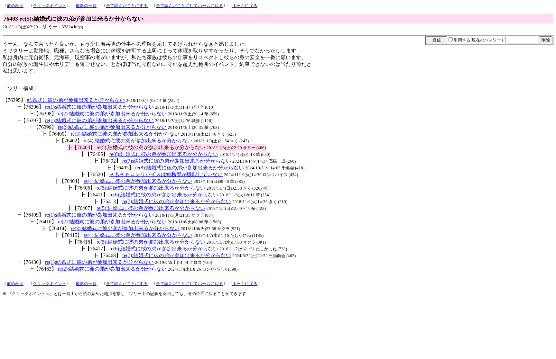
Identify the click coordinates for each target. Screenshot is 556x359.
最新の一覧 (86, 5)
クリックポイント (49, 5)
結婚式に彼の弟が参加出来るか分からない (76, 100)
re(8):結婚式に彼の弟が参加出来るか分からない (189, 167)
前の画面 (15, 5)
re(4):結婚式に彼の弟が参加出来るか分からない (138, 140)
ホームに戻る (244, 5)
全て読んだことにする (127, 5)
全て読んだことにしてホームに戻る (189, 5)
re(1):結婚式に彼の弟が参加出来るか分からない (99, 107)
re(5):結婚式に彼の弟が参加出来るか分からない (151, 188)
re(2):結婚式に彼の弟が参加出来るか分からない (112, 113)
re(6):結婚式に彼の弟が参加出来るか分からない (163, 154)
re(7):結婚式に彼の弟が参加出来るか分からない (176, 161)
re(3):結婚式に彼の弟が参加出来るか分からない (125, 134)
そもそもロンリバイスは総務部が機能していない (166, 174)
